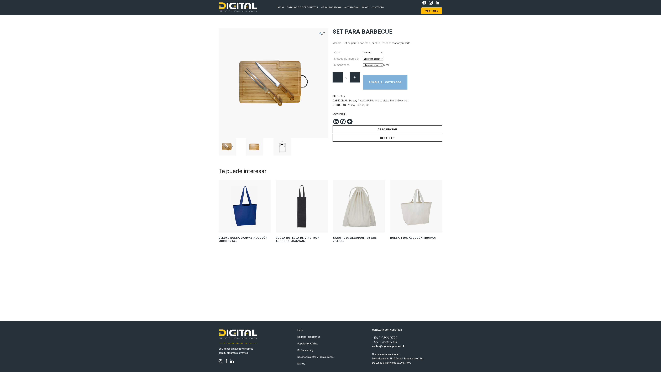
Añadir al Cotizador (385, 82)
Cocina (360, 105)
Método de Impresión (346, 58)
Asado (351, 105)
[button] (322, 33)
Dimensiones (341, 64)
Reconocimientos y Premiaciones (315, 357)
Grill (368, 105)
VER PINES (431, 10)
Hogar (352, 100)
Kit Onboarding (305, 350)
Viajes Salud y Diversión (395, 100)
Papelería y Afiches (307, 343)
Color (337, 52)
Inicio (300, 330)
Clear (386, 64)
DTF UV (301, 363)
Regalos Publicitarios (369, 100)
